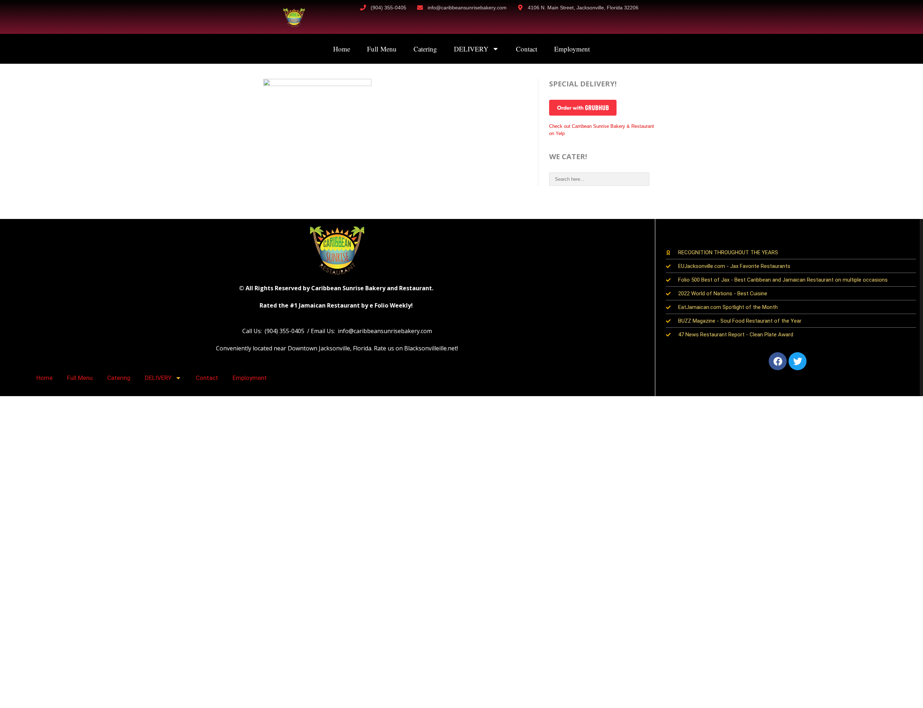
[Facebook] (778, 361)
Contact (526, 48)
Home (341, 48)
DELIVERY (471, 48)
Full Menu (382, 48)
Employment (572, 48)
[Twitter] (798, 361)
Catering (425, 48)
